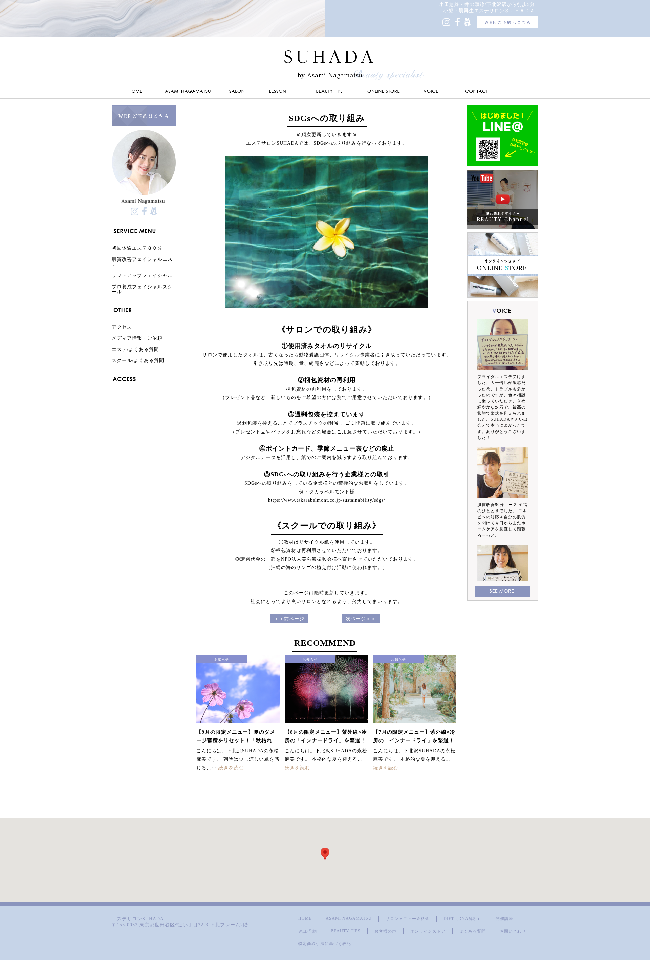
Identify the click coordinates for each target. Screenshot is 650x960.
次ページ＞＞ (361, 618)
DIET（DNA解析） (462, 918)
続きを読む (231, 767)
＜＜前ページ (289, 618)
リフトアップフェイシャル (142, 275)
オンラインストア (428, 931)
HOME (305, 918)
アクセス (122, 327)
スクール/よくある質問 (138, 360)
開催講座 (504, 918)
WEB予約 (307, 931)
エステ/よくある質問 (135, 349)
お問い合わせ (513, 931)
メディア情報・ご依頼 (137, 338)
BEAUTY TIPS (346, 930)
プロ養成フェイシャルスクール (142, 289)
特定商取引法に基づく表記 (324, 943)
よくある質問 (472, 931)
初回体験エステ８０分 (137, 248)
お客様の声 (385, 931)
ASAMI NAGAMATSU (349, 918)
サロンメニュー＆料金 (408, 918)
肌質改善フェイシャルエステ (142, 262)
